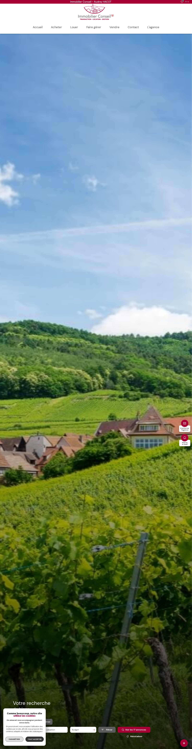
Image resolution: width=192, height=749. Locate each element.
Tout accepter (35, 739)
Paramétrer (14, 739)
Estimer (46, 721)
